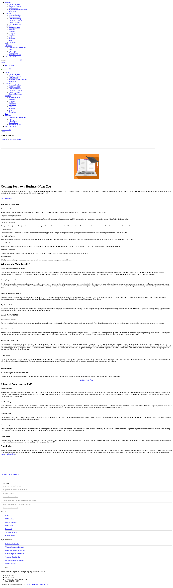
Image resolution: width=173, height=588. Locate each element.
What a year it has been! (10, 508)
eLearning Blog (10, 535)
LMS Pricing (9, 525)
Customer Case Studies (12, 557)
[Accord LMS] (6, 69)
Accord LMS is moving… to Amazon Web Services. (18, 504)
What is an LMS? (10, 563)
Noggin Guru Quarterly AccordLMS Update (15, 490)
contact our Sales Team (8, 454)
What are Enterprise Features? (14, 547)
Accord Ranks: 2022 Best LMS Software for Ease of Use (19, 501)
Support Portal (9, 575)
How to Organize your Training (15, 554)
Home (7, 515)
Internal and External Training (14, 560)
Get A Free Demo (6, 198)
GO (21, 60)
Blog (6, 65)
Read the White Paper (86, 380)
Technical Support (11, 532)
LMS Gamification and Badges (15, 550)
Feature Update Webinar (10, 497)
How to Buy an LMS (12, 544)
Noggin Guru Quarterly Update (12, 486)
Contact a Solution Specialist (10, 474)
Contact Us (13, 65)
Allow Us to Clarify (8, 493)
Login (3, 62)
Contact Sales (9, 577)
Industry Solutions (11, 522)
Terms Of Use (43, 584)
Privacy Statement (32, 584)
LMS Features (9, 519)
